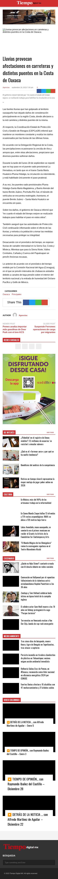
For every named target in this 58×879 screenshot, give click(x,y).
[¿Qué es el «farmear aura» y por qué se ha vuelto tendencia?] (11, 455)
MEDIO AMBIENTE (11, 636)
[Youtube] (38, 346)
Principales (16, 294)
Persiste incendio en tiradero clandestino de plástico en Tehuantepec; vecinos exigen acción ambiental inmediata (38, 658)
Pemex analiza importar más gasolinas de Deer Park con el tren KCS (15, 329)
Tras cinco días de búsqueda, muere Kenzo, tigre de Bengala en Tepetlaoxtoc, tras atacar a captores (37, 644)
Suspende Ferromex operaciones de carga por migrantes (44, 329)
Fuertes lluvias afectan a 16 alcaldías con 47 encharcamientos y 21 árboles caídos (38, 686)
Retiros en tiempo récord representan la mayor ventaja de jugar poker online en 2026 (37, 482)
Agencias (6, 87)
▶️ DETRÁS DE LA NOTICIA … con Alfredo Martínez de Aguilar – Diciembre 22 (28, 819)
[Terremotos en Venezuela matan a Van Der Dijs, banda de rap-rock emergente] (11, 624)
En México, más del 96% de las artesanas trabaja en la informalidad (36, 501)
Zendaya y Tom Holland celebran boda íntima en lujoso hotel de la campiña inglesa (36, 596)
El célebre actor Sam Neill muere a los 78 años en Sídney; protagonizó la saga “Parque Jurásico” (38, 610)
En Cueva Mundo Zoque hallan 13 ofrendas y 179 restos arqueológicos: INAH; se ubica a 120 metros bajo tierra (38, 517)
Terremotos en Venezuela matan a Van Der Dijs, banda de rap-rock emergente (37, 622)
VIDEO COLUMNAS (12, 700)
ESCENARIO (9, 558)
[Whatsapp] (48, 91)
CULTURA (8, 494)
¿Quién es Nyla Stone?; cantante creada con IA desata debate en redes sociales (37, 565)
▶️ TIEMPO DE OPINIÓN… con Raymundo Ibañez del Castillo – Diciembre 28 (26, 784)
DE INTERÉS (9, 432)
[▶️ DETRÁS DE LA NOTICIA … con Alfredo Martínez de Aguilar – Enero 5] (29, 713)
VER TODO (50, 432)
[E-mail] (53, 91)
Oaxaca (6, 294)
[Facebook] (39, 91)
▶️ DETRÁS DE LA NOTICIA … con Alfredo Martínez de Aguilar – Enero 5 (25, 723)
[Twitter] (43, 91)
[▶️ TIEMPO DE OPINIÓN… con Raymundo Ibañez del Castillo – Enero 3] (29, 742)
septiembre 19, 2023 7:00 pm (22, 87)
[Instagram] (32, 346)
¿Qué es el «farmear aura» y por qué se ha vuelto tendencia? (37, 453)
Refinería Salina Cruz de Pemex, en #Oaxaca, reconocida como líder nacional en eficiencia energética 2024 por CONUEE (37, 673)
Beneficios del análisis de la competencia (38, 465)
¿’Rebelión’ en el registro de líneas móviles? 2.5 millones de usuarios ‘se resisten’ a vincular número (36, 441)
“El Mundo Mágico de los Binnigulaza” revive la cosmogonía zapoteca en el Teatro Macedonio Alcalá (36, 546)
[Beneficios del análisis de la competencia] (11, 469)
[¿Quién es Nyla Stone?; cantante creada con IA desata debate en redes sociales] (11, 567)
